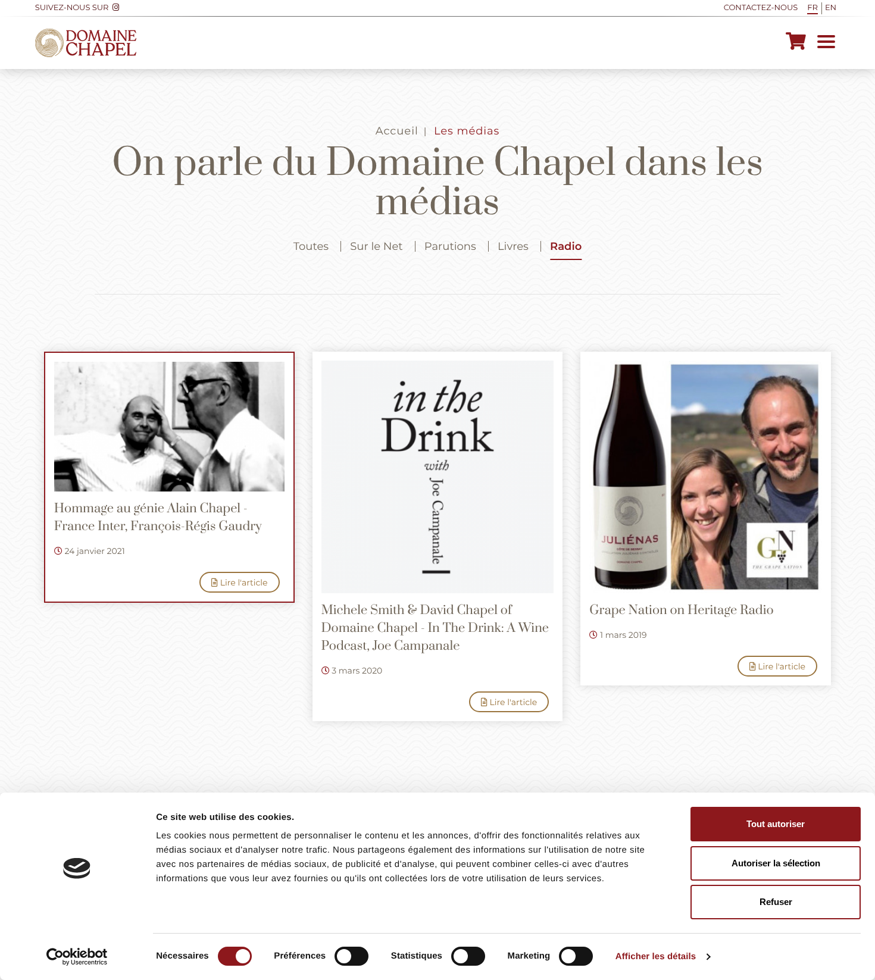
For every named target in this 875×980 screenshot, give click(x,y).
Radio (566, 246)
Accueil (397, 130)
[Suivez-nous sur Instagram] (115, 8)
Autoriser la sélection (776, 863)
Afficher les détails (655, 956)
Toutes (311, 246)
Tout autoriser (775, 824)
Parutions (450, 246)
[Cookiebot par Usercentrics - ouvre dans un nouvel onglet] (77, 957)
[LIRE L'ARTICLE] (169, 426)
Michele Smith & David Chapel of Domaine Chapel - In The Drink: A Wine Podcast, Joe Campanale (435, 629)
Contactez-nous (761, 7)
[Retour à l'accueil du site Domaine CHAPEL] (85, 43)
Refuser (776, 902)
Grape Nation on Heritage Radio (681, 611)
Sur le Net (376, 246)
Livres (513, 246)
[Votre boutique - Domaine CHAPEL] (796, 43)
